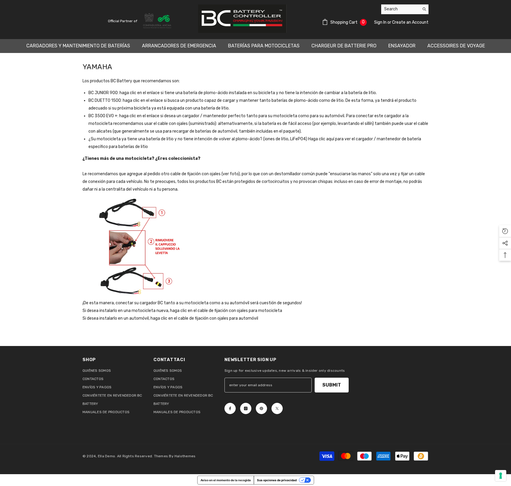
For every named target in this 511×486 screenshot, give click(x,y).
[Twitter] (277, 408)
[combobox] (400, 9)
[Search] (404, 9)
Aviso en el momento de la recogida (225, 480)
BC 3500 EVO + (102, 115)
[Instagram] (245, 408)
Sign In (380, 22)
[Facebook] (230, 408)
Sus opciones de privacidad (277, 480)
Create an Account (410, 22)
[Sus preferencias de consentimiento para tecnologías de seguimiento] (500, 475)
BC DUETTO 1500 (104, 100)
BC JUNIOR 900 (103, 92)
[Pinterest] (261, 408)
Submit (331, 385)
